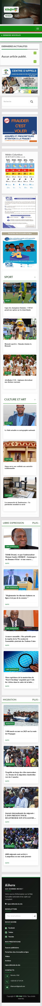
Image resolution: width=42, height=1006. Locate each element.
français (8, 15)
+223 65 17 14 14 (16, 981)
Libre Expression (21, 523)
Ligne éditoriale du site (14, 904)
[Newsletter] (34, 916)
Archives (8, 961)
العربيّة (16, 15)
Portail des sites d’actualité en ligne (17, 952)
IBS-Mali (19, 996)
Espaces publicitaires (12, 948)
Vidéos (7, 956)
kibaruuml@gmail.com (17, 986)
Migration (21, 700)
